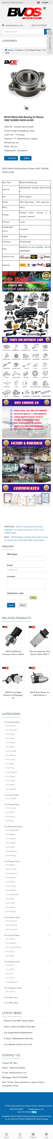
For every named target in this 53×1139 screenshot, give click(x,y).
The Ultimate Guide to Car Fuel (18, 1044)
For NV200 (11, 890)
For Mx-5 (10, 965)
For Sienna (11, 755)
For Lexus (10, 759)
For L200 (10, 847)
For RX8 (10, 969)
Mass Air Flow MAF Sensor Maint (19, 1021)
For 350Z (10, 899)
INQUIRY (11, 158)
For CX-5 (10, 978)
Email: (10, 565)
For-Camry (11, 725)
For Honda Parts (12, 804)
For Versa (10, 907)
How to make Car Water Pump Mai (19, 1026)
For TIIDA (10, 903)
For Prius (10, 768)
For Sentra (11, 877)
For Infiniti (10, 882)
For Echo (10, 747)
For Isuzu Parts (11, 795)
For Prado (10, 742)
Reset (22, 605)
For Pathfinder (12, 894)
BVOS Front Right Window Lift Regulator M (13, 695)
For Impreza (11, 921)
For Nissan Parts (33, 50)
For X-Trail (11, 886)
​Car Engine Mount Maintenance (18, 1032)
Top (46, 1137)
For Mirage (11, 855)
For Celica (10, 780)
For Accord (11, 808)
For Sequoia (11, 772)
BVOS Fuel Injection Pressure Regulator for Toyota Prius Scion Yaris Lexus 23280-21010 (24, 530)
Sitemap (45, 1119)
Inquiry (33, 1137)
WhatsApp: (12, 554)
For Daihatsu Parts (13, 988)
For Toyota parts (12, 722)
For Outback (11, 925)
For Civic (10, 820)
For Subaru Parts (12, 917)
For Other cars (11, 997)
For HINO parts (11, 1003)
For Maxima (11, 873)
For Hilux (10, 764)
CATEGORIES (9, 41)
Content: (11, 576)
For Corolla (11, 751)
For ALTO (10, 951)
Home (10, 50)
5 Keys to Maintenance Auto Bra (18, 1038)
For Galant (11, 843)
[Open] (50, 42)
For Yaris (10, 738)
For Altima (10, 865)
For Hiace (10, 734)
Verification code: (15, 593)
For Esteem (11, 943)
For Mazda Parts (12, 961)
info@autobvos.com (14, 25)
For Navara (11, 911)
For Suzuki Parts (12, 935)
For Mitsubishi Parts (13, 826)
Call (20, 1137)
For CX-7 (10, 973)
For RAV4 (10, 785)
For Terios (10, 991)
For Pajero (11, 834)
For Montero (11, 851)
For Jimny (10, 939)
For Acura (10, 816)
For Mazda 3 (12, 982)
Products (19, 50)
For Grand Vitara (13, 947)
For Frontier (11, 869)
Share (6, 1137)
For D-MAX (11, 798)
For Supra (10, 776)
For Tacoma (11, 730)
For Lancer (11, 838)
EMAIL (26, 158)
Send (11, 605)
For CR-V (10, 812)
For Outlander (12, 830)
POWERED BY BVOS (33, 1119)
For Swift (10, 956)
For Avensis (11, 789)
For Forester (11, 929)
